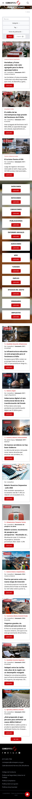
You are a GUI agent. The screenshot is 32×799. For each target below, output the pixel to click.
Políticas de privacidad (9, 787)
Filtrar (10, 36)
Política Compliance (8, 781)
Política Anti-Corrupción (10, 784)
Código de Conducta (9, 772)
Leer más (9, 85)
